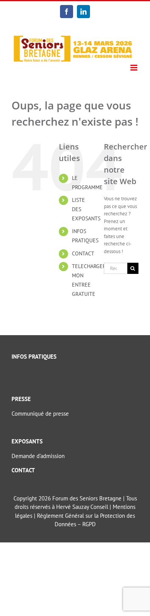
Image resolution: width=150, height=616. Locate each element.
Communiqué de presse (40, 413)
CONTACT (83, 253)
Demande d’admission (38, 456)
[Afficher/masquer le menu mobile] (134, 68)
